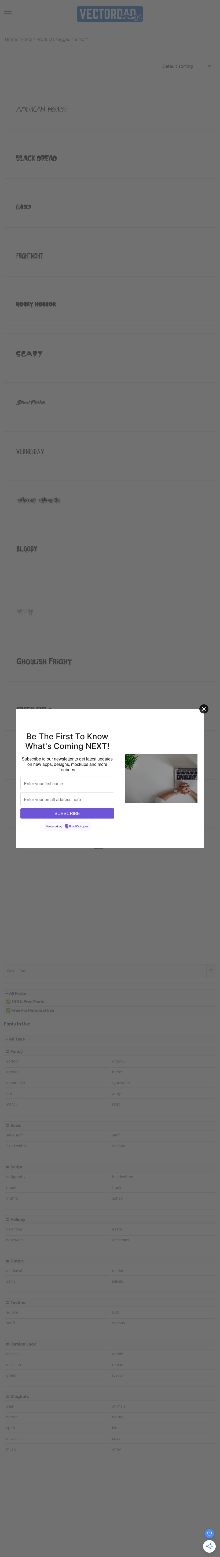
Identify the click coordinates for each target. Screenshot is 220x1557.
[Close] (203, 708)
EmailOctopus (79, 826)
